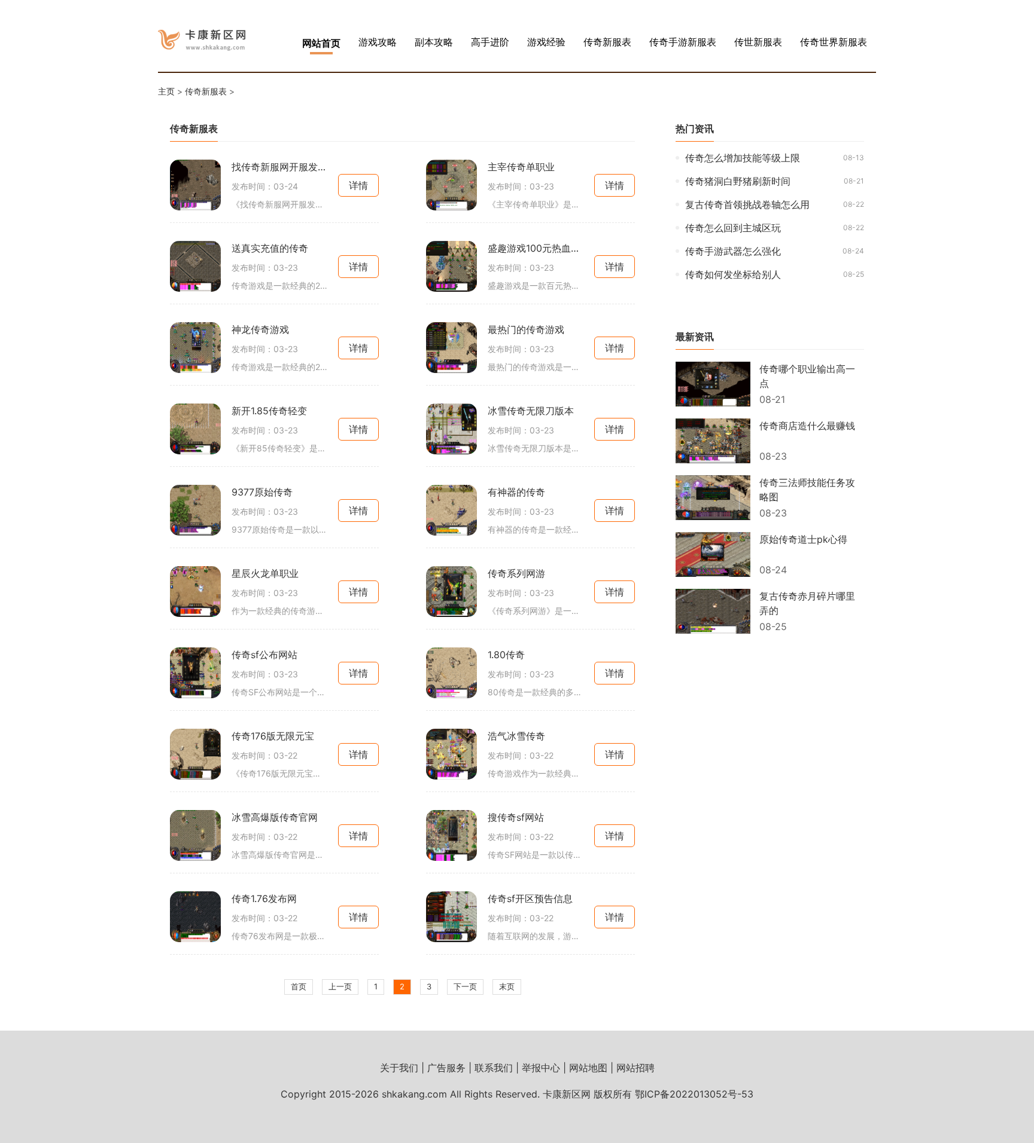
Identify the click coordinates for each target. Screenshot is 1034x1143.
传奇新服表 (607, 42)
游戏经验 (546, 42)
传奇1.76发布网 (264, 898)
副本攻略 (434, 42)
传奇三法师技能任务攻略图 (807, 489)
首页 (298, 986)
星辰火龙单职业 (265, 573)
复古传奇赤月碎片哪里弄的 (807, 603)
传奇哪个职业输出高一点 (807, 376)
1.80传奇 (506, 655)
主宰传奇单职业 (521, 167)
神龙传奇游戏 (260, 329)
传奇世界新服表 (833, 42)
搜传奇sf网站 (516, 817)
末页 (507, 986)
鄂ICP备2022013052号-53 (694, 1094)
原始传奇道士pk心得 (803, 539)
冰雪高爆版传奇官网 (275, 817)
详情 (358, 185)
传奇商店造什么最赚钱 (807, 426)
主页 (166, 91)
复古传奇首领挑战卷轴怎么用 (747, 204)
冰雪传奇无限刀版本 (531, 411)
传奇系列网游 (516, 573)
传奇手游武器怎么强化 (733, 251)
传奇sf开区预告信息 (530, 898)
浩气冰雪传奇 (516, 736)
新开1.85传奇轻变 (269, 411)
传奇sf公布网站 (264, 655)
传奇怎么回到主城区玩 (733, 228)
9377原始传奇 (262, 492)
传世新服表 (758, 42)
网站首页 (321, 43)
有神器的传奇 (516, 492)
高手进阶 (490, 42)
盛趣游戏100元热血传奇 (535, 248)
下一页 (465, 986)
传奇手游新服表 (682, 42)
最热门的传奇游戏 (526, 329)
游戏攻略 (377, 42)
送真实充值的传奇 (270, 248)
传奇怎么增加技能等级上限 (742, 158)
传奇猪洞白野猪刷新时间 (737, 181)
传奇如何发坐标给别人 (733, 274)
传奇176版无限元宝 (273, 736)
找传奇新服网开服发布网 (279, 167)
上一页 (340, 986)
